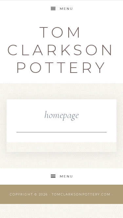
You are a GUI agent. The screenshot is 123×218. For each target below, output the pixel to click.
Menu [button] (66, 9)
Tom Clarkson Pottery (61, 49)
